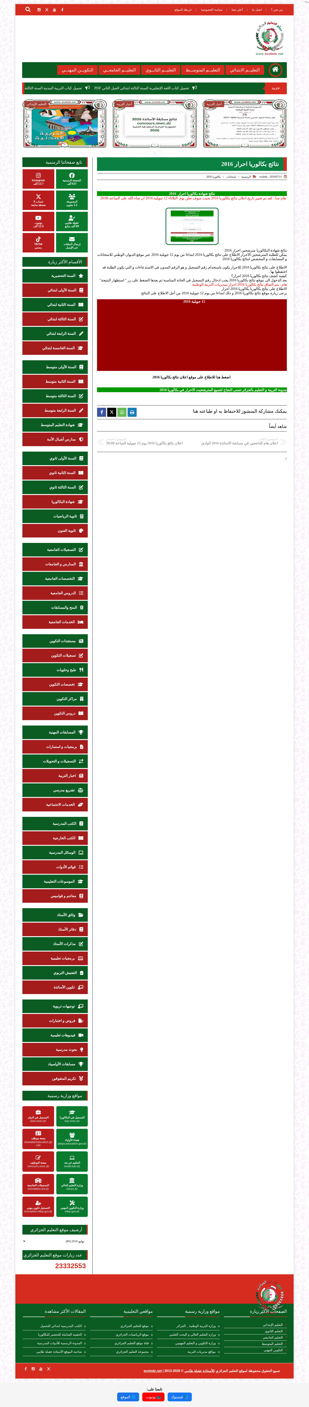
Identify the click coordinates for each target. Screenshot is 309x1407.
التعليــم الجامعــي (119, 70)
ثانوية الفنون (67, 531)
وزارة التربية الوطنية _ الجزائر (196, 1326)
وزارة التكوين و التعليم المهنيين (195, 1343)
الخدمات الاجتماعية (61, 804)
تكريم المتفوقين (64, 1078)
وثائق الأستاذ (66, 915)
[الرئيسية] (275, 70)
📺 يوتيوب (153, 1397)
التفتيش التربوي (65, 973)
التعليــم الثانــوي (161, 70)
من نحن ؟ (277, 9)
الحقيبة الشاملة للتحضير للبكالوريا (60, 1334)
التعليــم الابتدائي (245, 70)
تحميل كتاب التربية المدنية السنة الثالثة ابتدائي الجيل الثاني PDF (99, 88)
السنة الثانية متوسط (60, 381)
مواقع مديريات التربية (202, 1351)
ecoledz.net (153, 1371)
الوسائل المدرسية (62, 852)
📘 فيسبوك (179, 1397)
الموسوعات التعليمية (60, 881)
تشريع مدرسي (64, 790)
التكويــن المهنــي (77, 70)
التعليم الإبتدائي (273, 1325)
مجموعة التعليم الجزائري (132, 1351)
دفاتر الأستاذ (67, 929)
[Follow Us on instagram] (33, 1368)
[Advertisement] (192, 335)
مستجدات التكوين (63, 641)
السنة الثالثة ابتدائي (62, 319)
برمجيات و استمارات (62, 747)
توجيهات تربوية (64, 1006)
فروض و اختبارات (62, 1021)
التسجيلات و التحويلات (60, 761)
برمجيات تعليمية (63, 958)
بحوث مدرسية (67, 1049)
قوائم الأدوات (66, 867)
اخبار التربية (67, 776)
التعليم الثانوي (274, 1331)
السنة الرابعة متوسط (61, 410)
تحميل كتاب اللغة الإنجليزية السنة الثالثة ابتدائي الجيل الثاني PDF (205, 88)
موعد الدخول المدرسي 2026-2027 (186, 133)
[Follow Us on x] (48, 1368)
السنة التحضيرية (63, 276)
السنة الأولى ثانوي (63, 458)
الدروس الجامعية (63, 593)
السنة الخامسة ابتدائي (59, 348)
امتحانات (231, 176)
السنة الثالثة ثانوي (63, 487)
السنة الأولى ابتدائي (62, 290)
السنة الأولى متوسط (61, 367)
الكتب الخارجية (64, 838)
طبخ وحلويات (67, 670)
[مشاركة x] (111, 412)
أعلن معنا (237, 9)
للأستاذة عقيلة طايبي (199, 1371)
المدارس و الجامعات (61, 564)
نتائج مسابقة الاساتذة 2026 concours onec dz (96, 135)
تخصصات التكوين (62, 684)
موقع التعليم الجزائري (134, 1326)
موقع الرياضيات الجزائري (132, 1334)
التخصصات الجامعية (60, 578)
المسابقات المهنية (62, 732)
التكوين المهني (273, 1350)
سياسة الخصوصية (212, 9)
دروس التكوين (65, 713)
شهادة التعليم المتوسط (58, 425)
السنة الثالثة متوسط (61, 396)
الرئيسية (246, 176)
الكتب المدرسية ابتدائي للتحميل (61, 1326)
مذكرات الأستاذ (65, 944)
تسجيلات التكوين (64, 655)
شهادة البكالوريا (64, 502)
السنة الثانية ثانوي (62, 473)
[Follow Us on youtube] (41, 1368)
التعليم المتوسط (272, 1344)
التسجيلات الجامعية (62, 549)
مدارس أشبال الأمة (62, 439)
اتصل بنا (257, 9)
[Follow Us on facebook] (25, 1368)
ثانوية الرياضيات (65, 516)
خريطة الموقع (183, 9)
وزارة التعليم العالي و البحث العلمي (192, 1334)
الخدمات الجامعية (62, 622)
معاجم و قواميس (64, 896)
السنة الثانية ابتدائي (61, 304)
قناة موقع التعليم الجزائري (131, 1343)
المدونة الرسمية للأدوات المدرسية (59, 1343)
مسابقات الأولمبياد (62, 1064)
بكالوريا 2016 (213, 176)
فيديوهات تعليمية (63, 1035)
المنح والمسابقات (64, 607)
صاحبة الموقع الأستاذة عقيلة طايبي (59, 1351)
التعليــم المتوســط (203, 70)
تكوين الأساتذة (65, 987)
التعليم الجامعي (273, 1337)
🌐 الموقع (128, 1397)
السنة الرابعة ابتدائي (61, 333)
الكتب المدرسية (65, 823)
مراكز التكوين (67, 699)
